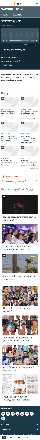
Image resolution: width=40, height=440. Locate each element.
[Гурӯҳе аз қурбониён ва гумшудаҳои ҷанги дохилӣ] (20, 384)
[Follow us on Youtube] (13, 414)
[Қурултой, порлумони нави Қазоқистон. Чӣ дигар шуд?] (20, 234)
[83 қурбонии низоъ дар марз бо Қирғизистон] (20, 355)
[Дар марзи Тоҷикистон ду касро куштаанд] (20, 263)
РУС (27, 437)
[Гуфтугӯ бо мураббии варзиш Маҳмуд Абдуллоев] (10, 102)
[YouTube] (19, 437)
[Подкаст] (3, 418)
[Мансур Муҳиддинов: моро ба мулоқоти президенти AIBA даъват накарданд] (30, 102)
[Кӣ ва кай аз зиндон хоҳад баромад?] (20, 296)
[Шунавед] (11, 437)
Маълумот (18, 15)
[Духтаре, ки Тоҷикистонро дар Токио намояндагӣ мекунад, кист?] (30, 127)
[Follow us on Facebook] (8, 414)
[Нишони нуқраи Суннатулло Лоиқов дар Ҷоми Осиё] (10, 151)
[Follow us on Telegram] (27, 414)
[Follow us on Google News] (3, 414)
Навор (6, 15)
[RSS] (32, 414)
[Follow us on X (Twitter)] (22, 414)
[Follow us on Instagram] (17, 414)
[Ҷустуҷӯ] (35, 437)
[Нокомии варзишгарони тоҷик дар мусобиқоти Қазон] (30, 151)
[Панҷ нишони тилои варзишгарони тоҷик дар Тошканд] (10, 127)
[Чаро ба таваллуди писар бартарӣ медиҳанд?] (20, 204)
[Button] (9, 58)
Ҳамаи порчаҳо (34, 168)
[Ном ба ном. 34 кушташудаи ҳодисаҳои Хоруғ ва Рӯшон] (20, 325)
